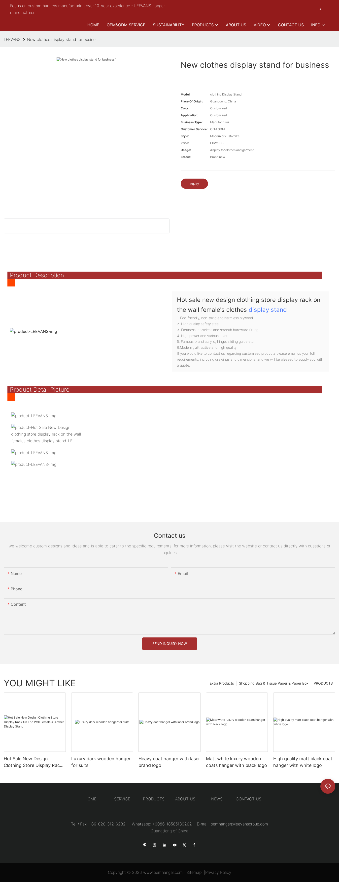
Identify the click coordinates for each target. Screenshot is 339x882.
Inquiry (194, 184)
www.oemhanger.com (163, 872)
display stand (268, 309)
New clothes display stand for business (63, 39)
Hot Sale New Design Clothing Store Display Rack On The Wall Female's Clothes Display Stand (33, 762)
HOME (90, 798)
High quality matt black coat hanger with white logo (302, 762)
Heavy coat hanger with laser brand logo (169, 762)
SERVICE (122, 798)
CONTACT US (248, 798)
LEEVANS (12, 39)
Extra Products (222, 683)
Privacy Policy (218, 872)
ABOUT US (185, 798)
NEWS (217, 798)
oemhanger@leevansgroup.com (239, 823)
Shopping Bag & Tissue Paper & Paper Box (273, 683)
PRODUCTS (323, 683)
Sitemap (194, 872)
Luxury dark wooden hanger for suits (101, 762)
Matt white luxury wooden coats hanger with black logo (236, 762)
